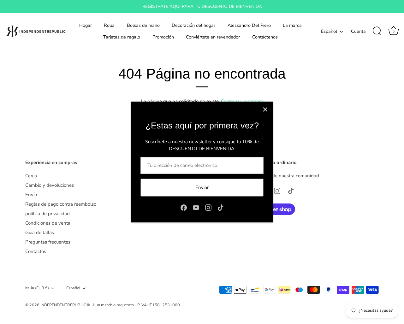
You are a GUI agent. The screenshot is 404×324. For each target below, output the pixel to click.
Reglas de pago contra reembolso (60, 204)
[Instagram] (208, 207)
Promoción (163, 37)
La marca (292, 25)
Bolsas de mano (143, 25)
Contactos (35, 251)
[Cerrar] (265, 109)
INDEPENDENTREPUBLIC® (65, 305)
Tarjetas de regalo (121, 37)
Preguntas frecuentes (47, 242)
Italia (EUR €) (37, 288)
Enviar (202, 187)
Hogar (85, 25)
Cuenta (358, 31)
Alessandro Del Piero (249, 25)
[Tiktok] (220, 207)
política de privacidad (47, 213)
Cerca (31, 176)
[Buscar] (377, 31)
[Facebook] (184, 207)
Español (329, 31)
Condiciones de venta (47, 223)
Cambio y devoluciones (49, 185)
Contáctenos (265, 37)
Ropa (109, 25)
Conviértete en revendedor (213, 37)
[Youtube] (196, 207)
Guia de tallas (39, 232)
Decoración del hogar (193, 25)
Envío (31, 194)
